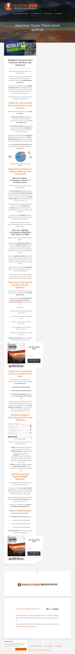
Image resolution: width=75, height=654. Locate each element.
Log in (50, 650)
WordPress (46, 650)
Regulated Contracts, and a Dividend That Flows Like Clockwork (20, 62)
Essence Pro (33, 650)
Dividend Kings (20, 148)
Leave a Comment (26, 68)
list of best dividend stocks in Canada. (27, 626)
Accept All (21, 649)
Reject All (9, 649)
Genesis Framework (40, 650)
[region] (15, 645)
